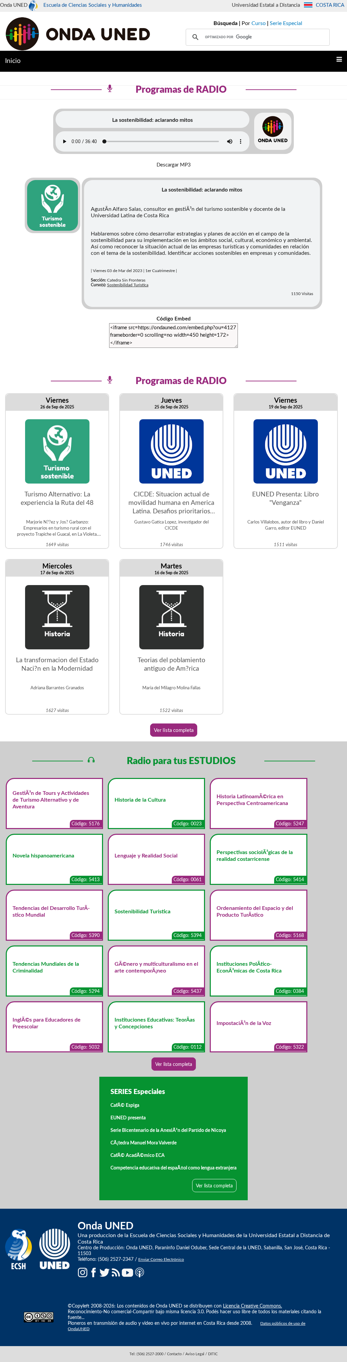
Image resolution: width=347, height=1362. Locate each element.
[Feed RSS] (115, 1272)
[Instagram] (83, 1272)
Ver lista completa (173, 730)
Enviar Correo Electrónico (161, 1259)
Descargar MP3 (174, 165)
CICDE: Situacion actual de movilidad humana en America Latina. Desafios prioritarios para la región (171, 503)
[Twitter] (104, 1272)
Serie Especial (286, 23)
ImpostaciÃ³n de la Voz (244, 1023)
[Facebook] (93, 1272)
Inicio (13, 61)
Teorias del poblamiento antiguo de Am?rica (171, 664)
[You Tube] (127, 1272)
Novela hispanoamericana (43, 855)
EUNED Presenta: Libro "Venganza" (285, 498)
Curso (258, 23)
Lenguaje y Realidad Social (146, 855)
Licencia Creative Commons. (252, 1306)
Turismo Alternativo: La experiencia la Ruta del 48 (57, 498)
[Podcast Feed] (140, 1272)
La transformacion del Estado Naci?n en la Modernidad (57, 664)
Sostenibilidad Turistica (127, 285)
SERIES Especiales (137, 1092)
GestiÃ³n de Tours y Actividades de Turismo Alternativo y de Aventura (51, 799)
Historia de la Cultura (140, 800)
